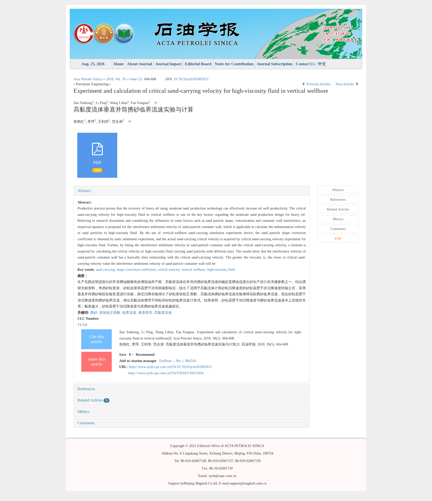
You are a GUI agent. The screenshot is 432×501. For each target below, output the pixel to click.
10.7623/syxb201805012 (191, 79)
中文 (322, 64)
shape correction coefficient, (137, 270)
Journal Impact (168, 64)
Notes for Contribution (234, 64)
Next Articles (345, 84)
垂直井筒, (146, 312)
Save (122, 354)
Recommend (145, 354)
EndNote (165, 361)
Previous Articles (319, 84)
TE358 (82, 325)
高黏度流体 (163, 312)
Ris (178, 361)
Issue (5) (136, 79)
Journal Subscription (274, 64)
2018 (109, 79)
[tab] (192, 191)
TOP (337, 238)
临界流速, (130, 312)
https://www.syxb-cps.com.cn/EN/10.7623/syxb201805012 (170, 367)
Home (119, 64)
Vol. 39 (120, 79)
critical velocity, (170, 270)
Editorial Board (198, 64)
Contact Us (305, 64)
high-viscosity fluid (221, 270)
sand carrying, (106, 270)
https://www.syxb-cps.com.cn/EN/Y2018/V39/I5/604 (165, 373)
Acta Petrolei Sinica (88, 79)
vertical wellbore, (194, 270)
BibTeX (190, 361)
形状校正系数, (110, 312)
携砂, (94, 312)
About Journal (139, 64)
